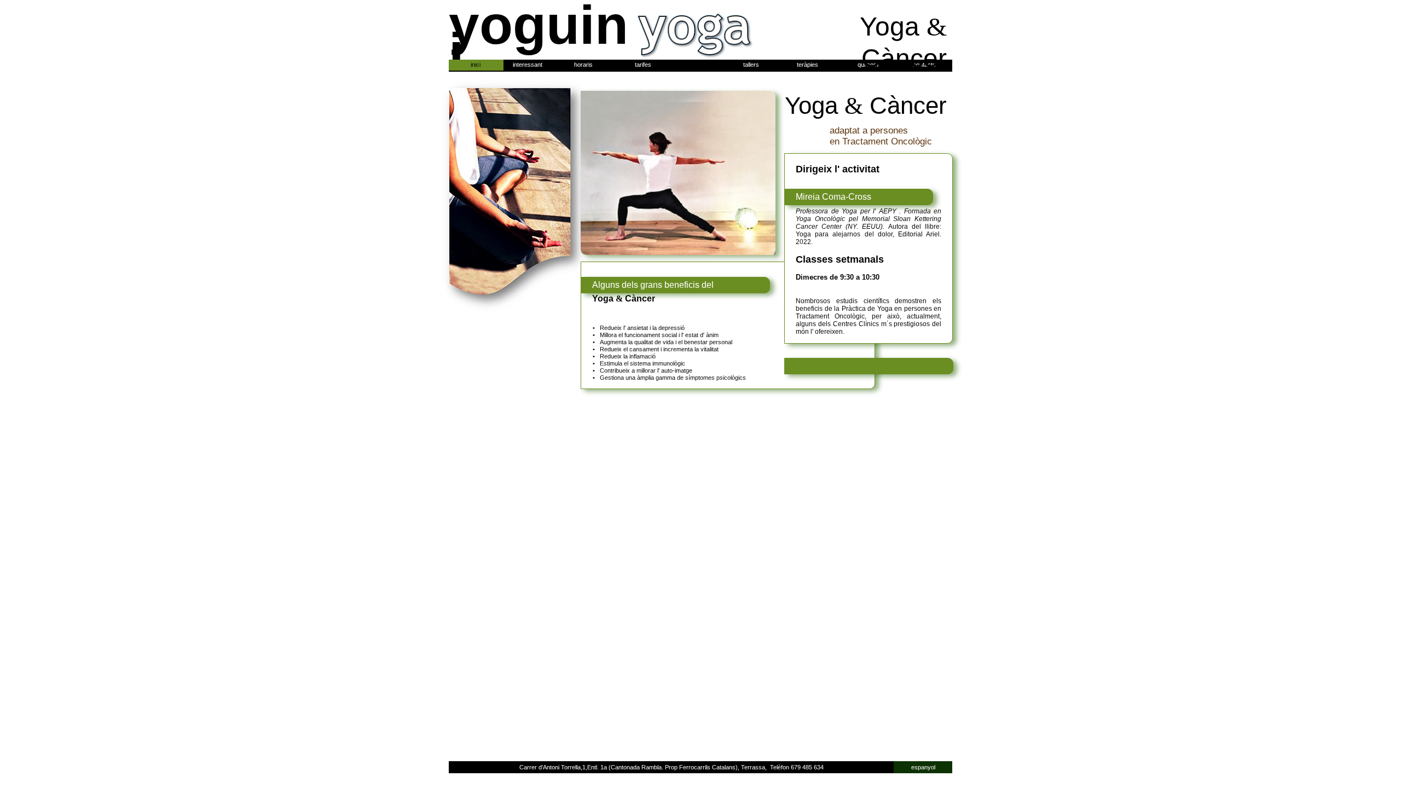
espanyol (923, 767)
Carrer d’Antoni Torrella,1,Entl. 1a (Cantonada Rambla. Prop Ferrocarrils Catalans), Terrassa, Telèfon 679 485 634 (671, 767)
